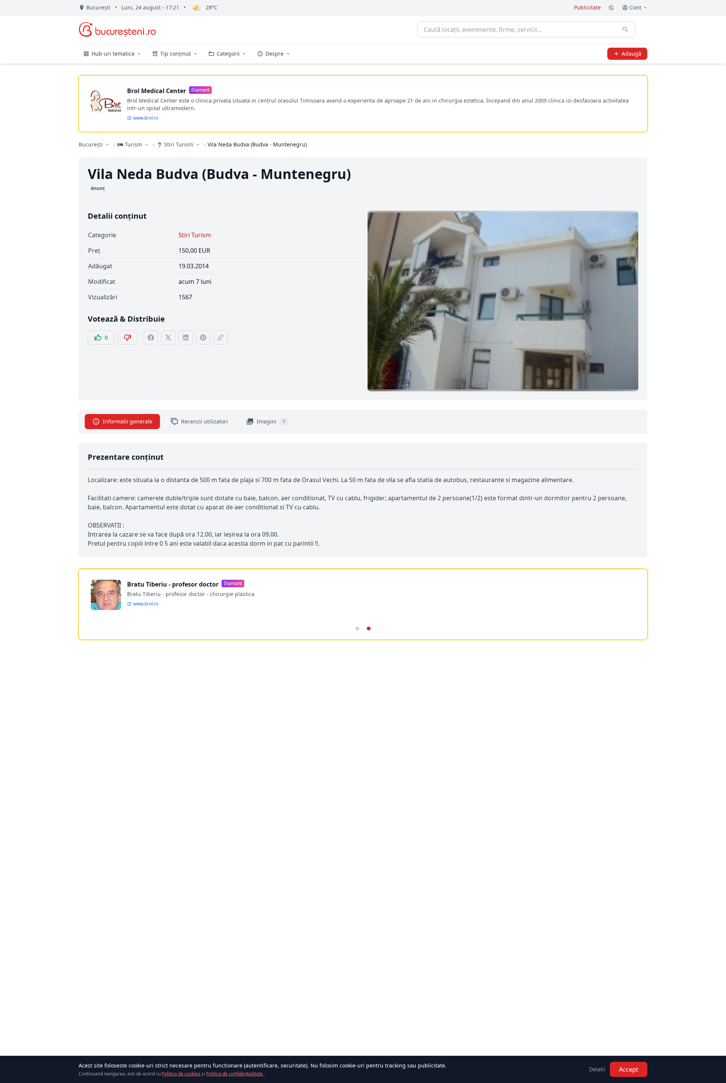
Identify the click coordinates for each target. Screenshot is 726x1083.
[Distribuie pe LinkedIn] (185, 337)
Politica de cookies (182, 1074)
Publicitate (587, 7)
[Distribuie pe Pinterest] (203, 337)
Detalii (597, 1069)
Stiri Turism (194, 235)
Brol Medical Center (156, 91)
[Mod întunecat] (611, 7)
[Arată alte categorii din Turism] (146, 145)
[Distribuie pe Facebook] (151, 337)
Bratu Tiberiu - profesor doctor (173, 584)
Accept (628, 1069)
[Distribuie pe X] (168, 337)
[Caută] (625, 29)
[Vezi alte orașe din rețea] (107, 145)
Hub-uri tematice (113, 53)
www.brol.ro (145, 118)
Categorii (228, 53)
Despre (274, 53)
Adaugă (631, 53)
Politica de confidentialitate (235, 1074)
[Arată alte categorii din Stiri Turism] (198, 145)
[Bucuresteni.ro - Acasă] (117, 29)
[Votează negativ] (127, 337)
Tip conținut (175, 53)
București (91, 144)
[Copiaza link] (220, 337)
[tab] (357, 628)
